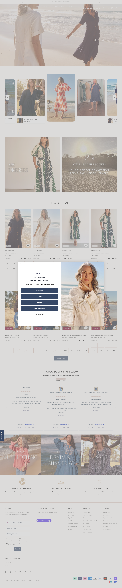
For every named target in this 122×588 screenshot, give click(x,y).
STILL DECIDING (39, 309)
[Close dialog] (20, 264)
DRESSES (39, 290)
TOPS (40, 296)
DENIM (39, 303)
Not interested (39, 315)
